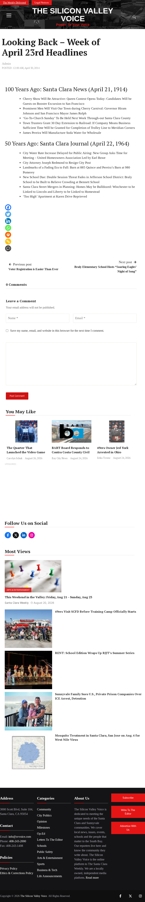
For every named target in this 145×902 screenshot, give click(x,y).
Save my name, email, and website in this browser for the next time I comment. (57, 330)
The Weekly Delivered (14, 2)
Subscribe (128, 797)
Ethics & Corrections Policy (16, 873)
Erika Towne (103, 458)
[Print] (8, 235)
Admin (6, 63)
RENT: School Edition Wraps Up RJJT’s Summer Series (94, 653)
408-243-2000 (17, 841)
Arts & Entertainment (18, 590)
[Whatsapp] (8, 228)
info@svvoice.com (19, 836)
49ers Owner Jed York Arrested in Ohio (112, 450)
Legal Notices (42, 2)
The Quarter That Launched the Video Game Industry (26, 452)
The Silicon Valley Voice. (34, 896)
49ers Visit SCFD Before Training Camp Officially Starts (95, 611)
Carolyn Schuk (14, 458)
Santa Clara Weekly (17, 602)
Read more (92, 877)
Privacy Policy (8, 868)
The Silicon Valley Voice (72, 14)
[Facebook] (8, 207)
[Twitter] (8, 214)
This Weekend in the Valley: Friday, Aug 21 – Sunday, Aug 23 (48, 597)
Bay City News (60, 458)
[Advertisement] (72, 492)
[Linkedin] (8, 221)
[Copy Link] (8, 241)
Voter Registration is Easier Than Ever (33, 269)
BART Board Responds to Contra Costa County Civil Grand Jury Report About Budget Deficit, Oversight (70, 454)
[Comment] (8, 248)
